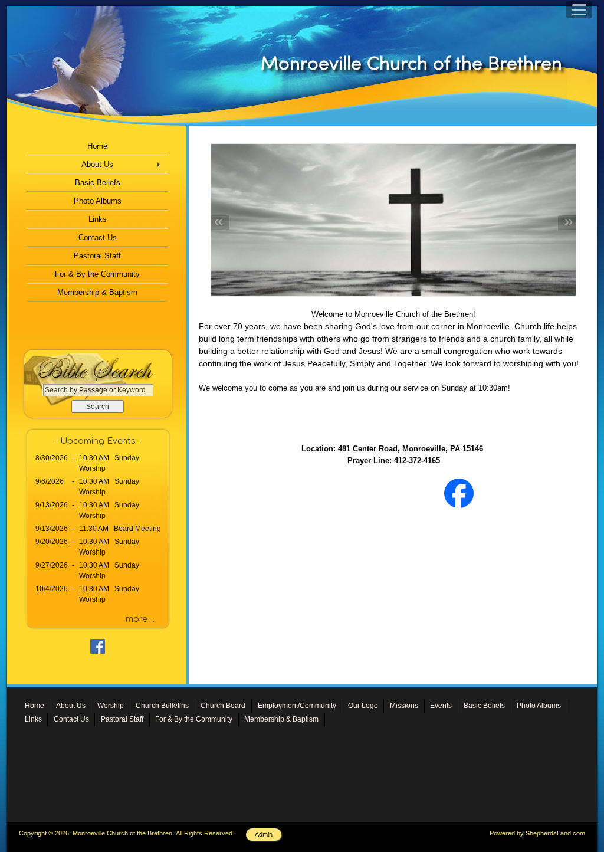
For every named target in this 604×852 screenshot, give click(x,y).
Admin (264, 834)
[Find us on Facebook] (458, 517)
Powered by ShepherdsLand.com (537, 833)
